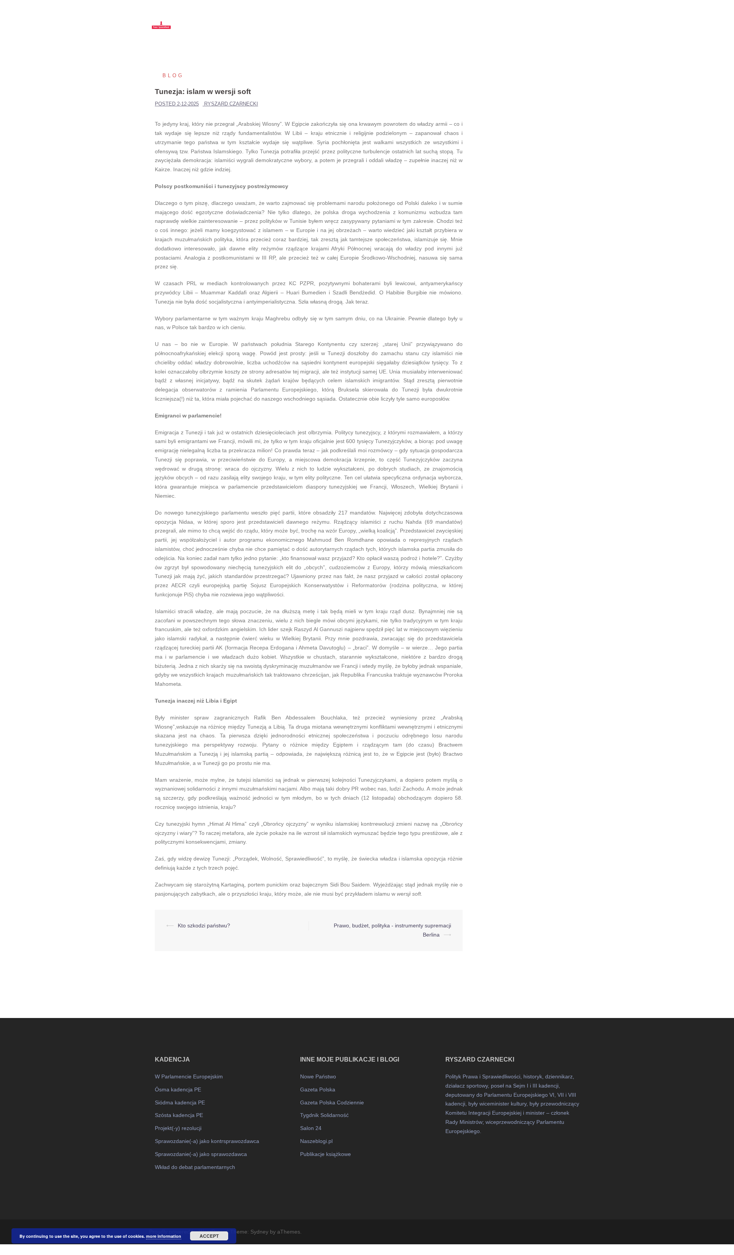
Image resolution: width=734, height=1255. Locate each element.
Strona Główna (417, 19)
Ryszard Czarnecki (231, 104)
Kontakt (570, 19)
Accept (209, 1235)
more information (163, 1236)
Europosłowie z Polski (493, 19)
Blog (451, 19)
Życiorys (540, 19)
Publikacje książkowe (325, 1154)
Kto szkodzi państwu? (204, 925)
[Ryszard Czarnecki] (218, 19)
